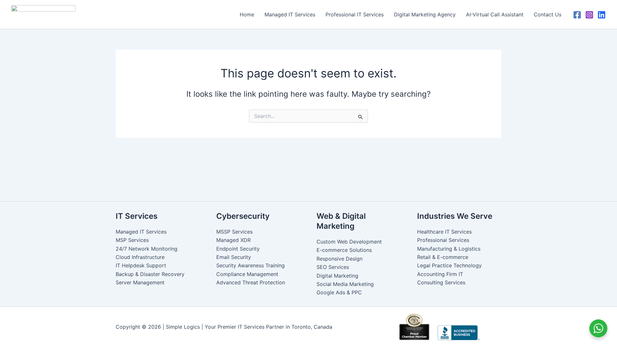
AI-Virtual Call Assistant (494, 14)
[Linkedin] (601, 15)
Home (247, 14)
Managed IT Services (289, 14)
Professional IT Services (355, 14)
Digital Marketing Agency (425, 14)
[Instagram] (589, 15)
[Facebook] (577, 15)
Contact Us (547, 14)
